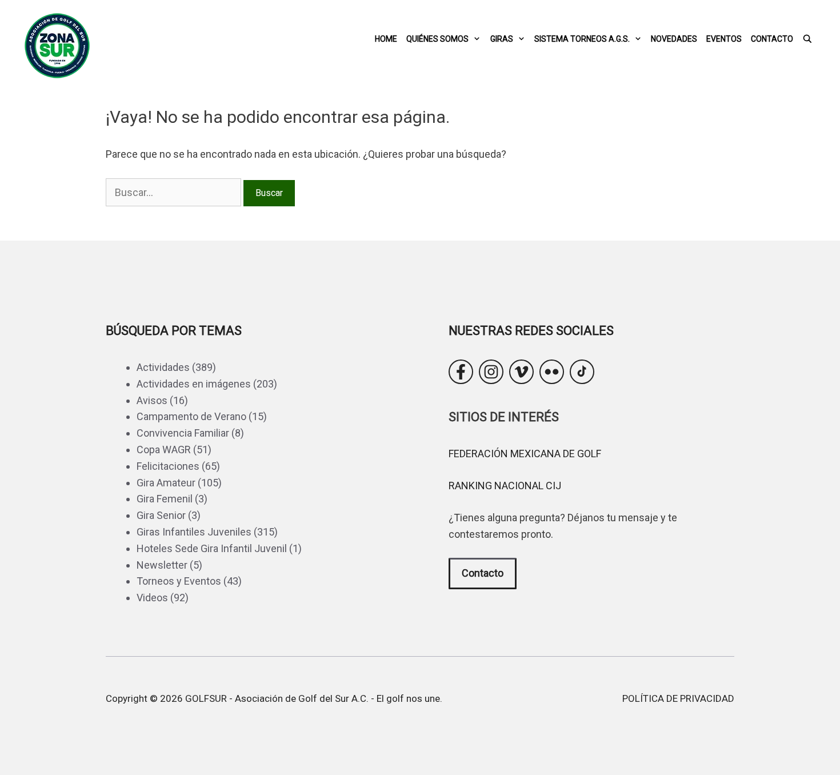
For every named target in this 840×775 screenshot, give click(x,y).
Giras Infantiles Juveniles (194, 532)
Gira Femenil (165, 499)
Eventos (724, 38)
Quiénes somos (437, 38)
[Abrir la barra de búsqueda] (807, 38)
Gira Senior (161, 515)
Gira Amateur (166, 483)
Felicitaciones (168, 466)
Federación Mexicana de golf (525, 454)
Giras (501, 38)
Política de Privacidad (678, 698)
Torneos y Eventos (179, 581)
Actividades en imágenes (194, 384)
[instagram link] (491, 371)
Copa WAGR (164, 450)
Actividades (163, 367)
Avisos (152, 400)
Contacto (772, 38)
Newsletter (162, 565)
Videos (152, 598)
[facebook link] (461, 371)
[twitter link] (521, 371)
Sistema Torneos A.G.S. (582, 38)
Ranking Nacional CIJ (505, 486)
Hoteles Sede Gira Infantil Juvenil (212, 548)
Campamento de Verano (191, 416)
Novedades (674, 38)
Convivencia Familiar (183, 433)
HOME (386, 38)
